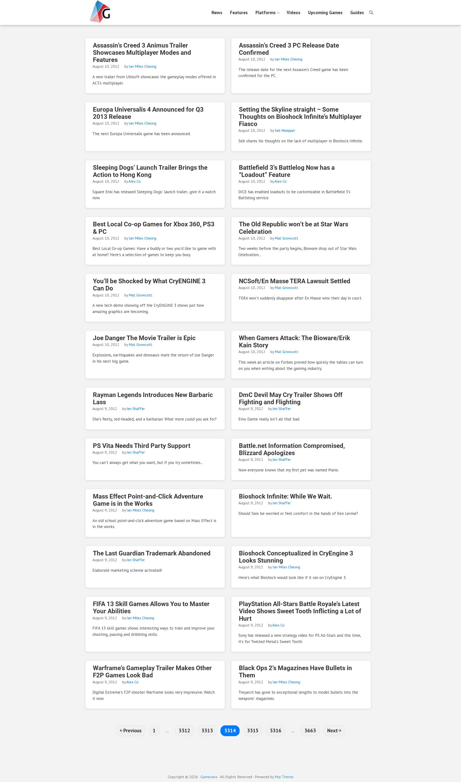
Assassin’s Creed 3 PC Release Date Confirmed (289, 49)
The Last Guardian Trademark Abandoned (152, 553)
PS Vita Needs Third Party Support (141, 445)
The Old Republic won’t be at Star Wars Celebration (293, 228)
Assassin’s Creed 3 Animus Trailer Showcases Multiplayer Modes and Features (142, 52)
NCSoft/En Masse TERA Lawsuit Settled (294, 281)
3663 (310, 730)
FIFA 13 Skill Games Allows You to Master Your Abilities (151, 607)
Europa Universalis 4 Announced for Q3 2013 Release (148, 113)
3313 (207, 730)
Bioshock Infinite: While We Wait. (285, 496)
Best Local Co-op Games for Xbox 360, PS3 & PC (153, 228)
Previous (132, 730)
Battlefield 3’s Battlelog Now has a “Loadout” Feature (287, 171)
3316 (275, 730)
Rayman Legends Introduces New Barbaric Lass (153, 398)
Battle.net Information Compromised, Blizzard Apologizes (292, 449)
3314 (230, 730)
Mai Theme (284, 776)
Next (332, 730)
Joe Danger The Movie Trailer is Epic (144, 338)
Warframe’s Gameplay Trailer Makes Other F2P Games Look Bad (152, 671)
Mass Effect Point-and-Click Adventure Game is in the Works (148, 500)
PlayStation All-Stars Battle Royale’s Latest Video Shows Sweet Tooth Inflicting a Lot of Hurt (300, 611)
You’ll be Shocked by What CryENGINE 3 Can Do (149, 284)
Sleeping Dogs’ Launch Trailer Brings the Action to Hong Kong (150, 171)
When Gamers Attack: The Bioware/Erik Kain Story (294, 341)
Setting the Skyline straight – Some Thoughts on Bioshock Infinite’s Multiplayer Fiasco (300, 116)
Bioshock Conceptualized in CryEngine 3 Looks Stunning (296, 557)
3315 (253, 730)
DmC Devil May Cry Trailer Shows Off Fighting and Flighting (290, 398)
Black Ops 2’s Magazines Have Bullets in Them (295, 671)
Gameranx (209, 776)
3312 (184, 730)
